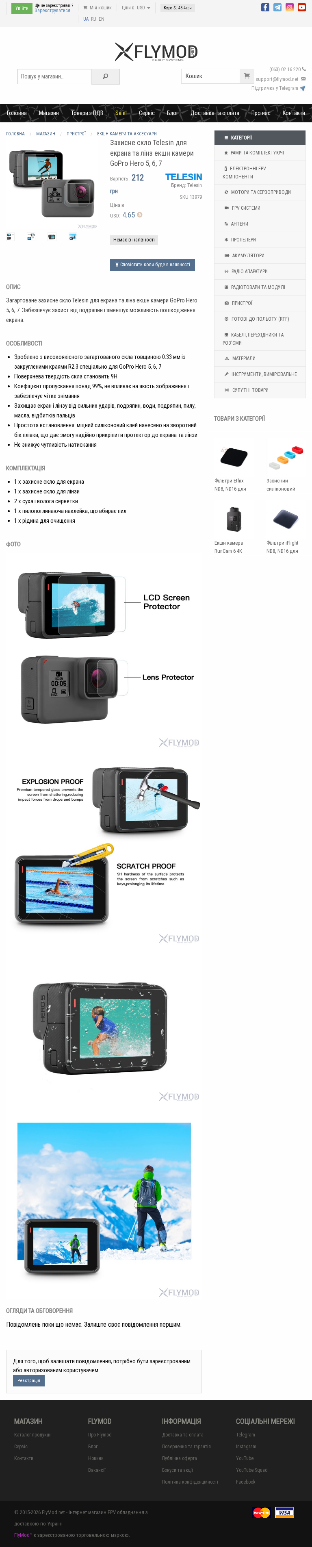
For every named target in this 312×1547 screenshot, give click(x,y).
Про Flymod (100, 1435)
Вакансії (97, 1470)
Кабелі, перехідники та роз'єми (253, 339)
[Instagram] (290, 6)
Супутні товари (250, 390)
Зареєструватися (52, 10)
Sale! (121, 113)
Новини (96, 1458)
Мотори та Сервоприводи (260, 192)
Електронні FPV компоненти (244, 173)
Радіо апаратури (249, 271)
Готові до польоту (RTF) (259, 319)
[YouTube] (302, 6)
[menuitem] (17, 113)
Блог (172, 113)
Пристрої (241, 303)
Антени (239, 224)
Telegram (245, 1435)
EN (101, 19)
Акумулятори (247, 256)
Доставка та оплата (215, 113)
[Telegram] (277, 6)
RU (93, 19)
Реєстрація (28, 1380)
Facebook (246, 1482)
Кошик (194, 76)
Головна (17, 113)
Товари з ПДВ (87, 113)
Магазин (49, 113)
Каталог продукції (33, 1435)
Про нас (261, 113)
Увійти (21, 8)
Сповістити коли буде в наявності (154, 264)
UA (86, 19)
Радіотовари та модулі (257, 287)
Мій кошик (100, 8)
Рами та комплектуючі (257, 153)
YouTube (245, 1458)
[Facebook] (265, 6)
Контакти (294, 113)
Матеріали (243, 358)
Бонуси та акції (177, 1470)
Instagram (246, 1446)
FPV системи (245, 208)
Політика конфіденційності (190, 1482)
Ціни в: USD (134, 8)
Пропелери (243, 240)
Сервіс (147, 113)
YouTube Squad (252, 1470)
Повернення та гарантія (186, 1446)
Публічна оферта (179, 1458)
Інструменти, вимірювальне (263, 374)
